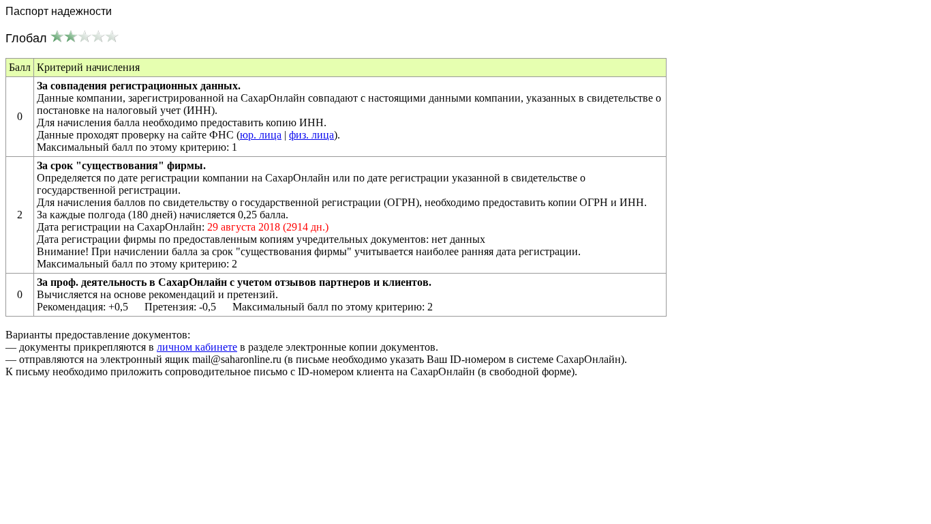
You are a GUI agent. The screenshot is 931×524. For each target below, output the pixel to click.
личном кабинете (197, 347)
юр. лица (260, 135)
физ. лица (311, 135)
